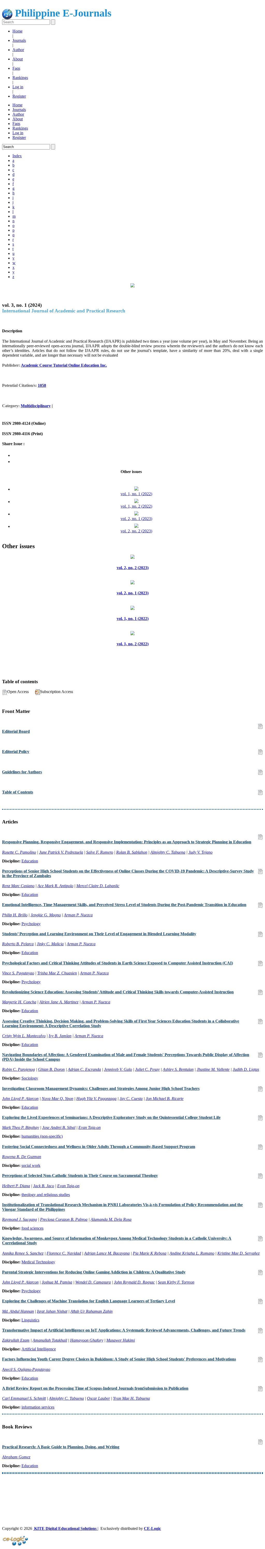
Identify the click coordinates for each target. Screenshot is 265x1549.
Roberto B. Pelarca (18, 944)
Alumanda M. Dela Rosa (111, 1219)
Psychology (31, 924)
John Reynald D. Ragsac (134, 1282)
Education (29, 861)
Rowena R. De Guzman (21, 1156)
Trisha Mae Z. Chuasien (57, 973)
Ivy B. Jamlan (60, 1036)
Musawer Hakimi (120, 1340)
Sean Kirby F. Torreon (176, 1282)
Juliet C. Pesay (147, 1069)
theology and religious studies (45, 1194)
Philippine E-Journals (62, 13)
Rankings (20, 77)
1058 (42, 385)
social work (30, 1165)
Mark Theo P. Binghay (20, 1127)
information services (37, 1407)
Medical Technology (38, 1262)
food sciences (32, 1228)
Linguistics (30, 1320)
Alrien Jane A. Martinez (58, 1002)
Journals (19, 40)
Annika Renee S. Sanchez (22, 1253)
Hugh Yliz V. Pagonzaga (96, 1098)
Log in (17, 87)
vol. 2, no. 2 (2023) (136, 531)
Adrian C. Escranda (84, 1069)
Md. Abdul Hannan (18, 1311)
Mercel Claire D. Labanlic (97, 886)
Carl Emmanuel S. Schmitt (24, 1398)
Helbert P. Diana (16, 1186)
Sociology (29, 1078)
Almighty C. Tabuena (167, 852)
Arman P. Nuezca (78, 915)
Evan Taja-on (89, 1127)
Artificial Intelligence (38, 1349)
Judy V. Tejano (200, 852)
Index (17, 156)
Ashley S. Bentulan (178, 1069)
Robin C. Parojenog (18, 1069)
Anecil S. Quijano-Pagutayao (26, 1369)
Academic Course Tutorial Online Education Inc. (64, 365)
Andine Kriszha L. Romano (192, 1253)
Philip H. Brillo (14, 915)
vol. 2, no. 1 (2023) (136, 518)
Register (19, 96)
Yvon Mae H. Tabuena (131, 1398)
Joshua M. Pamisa (57, 1282)
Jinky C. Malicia (50, 944)
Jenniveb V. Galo (118, 1069)
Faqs (16, 68)
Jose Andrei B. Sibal (58, 1127)
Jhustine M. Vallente (213, 1069)
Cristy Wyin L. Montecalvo (24, 1036)
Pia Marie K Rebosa (149, 1253)
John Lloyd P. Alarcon (20, 1098)
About (17, 59)
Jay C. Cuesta (131, 1098)
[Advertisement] (132, 1490)
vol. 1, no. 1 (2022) (136, 494)
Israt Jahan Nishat (52, 1311)
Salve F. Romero (99, 852)
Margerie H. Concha (19, 1002)
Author (18, 50)
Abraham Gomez (16, 1457)
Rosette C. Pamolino (19, 852)
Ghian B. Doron (51, 1069)
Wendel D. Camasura (93, 1282)
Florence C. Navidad (64, 1253)
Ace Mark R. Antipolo (55, 886)
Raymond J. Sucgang (19, 1219)
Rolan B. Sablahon (131, 852)
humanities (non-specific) (42, 1136)
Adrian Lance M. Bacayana (107, 1253)
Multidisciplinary (36, 406)
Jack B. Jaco (43, 1186)
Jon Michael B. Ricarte (164, 1098)
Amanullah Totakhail (50, 1340)
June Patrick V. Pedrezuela (61, 852)
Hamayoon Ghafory (86, 1340)
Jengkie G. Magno (46, 915)
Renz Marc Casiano (18, 886)
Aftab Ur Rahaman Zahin (91, 1311)
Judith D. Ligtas (246, 1069)
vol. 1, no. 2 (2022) (136, 506)
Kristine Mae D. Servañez (238, 1253)
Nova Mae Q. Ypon (57, 1098)
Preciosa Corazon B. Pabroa (63, 1219)
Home (17, 31)
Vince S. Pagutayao (18, 973)
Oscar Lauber (98, 1398)
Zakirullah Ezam (16, 1340)
